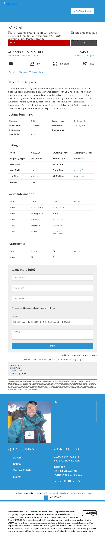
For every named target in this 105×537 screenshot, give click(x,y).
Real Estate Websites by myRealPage (76, 493)
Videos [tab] (33, 72)
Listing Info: (16, 145)
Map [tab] (41, 72)
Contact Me (82, 11)
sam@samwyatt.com (67, 460)
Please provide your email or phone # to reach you (34, 308)
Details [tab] (12, 72)
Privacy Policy (53, 493)
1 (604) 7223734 (18, 370)
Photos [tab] (23, 72)
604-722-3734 (72, 456)
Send (52, 346)
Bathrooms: (16, 244)
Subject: (15, 316)
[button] (82, 11)
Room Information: (21, 194)
